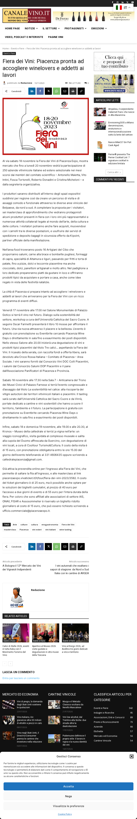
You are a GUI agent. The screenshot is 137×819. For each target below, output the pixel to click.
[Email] (64, 91)
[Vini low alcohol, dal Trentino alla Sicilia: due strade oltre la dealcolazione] (54, 720)
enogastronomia (50, 524)
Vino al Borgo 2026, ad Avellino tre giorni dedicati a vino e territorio (75, 649)
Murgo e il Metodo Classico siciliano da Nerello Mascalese (73, 704)
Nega (68, 796)
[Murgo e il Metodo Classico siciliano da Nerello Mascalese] (54, 704)
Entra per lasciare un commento (20, 678)
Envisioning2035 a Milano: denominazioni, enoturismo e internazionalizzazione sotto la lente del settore (121, 128)
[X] (127, 3)
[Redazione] (4, 83)
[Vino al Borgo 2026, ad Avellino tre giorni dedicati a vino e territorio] (75, 632)
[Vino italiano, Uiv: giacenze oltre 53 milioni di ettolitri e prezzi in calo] (8, 720)
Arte (15, 524)
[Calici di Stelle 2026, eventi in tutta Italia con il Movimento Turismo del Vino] (15, 632)
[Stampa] (73, 91)
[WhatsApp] (56, 91)
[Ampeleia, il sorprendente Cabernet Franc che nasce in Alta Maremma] (100, 112)
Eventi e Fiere (17, 48)
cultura (34, 524)
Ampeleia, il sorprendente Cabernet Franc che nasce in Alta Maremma (121, 112)
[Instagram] (118, 3)
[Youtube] (132, 3)
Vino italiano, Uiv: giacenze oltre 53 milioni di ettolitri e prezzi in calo (29, 720)
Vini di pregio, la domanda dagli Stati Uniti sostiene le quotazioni (29, 704)
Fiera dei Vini (68, 524)
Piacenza (24, 529)
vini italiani (50, 529)
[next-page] (10, 663)
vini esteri (37, 529)
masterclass (10, 529)
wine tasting (65, 529)
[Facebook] (113, 3)
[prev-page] (4, 663)
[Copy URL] (81, 91)
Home (5, 48)
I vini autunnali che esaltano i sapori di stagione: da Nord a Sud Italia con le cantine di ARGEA (69, 569)
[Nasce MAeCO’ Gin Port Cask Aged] (100, 145)
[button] (131, 756)
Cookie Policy (65, 814)
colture (24, 524)
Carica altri (113, 172)
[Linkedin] (123, 3)
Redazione (26, 83)
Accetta (68, 786)
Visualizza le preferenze (68, 806)
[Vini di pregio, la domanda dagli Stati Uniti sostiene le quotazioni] (8, 704)
